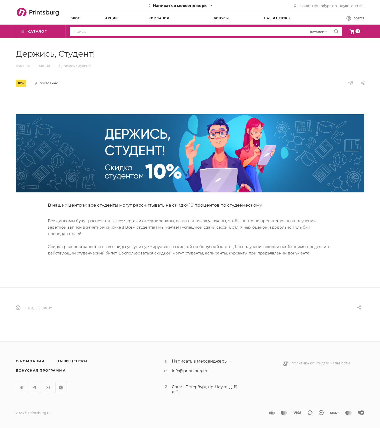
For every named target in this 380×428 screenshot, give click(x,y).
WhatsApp (60, 387)
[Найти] (336, 31)
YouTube (47, 387)
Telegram (34, 387)
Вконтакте (21, 387)
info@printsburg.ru (190, 370)
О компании (30, 361)
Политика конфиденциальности (321, 363)
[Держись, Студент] (190, 153)
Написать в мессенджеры (180, 5)
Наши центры (71, 361)
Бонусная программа (40, 370)
